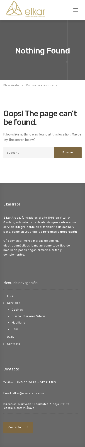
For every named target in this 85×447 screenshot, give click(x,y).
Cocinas (17, 309)
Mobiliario (18, 322)
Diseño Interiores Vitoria (29, 316)
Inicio (11, 296)
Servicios (13, 302)
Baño (15, 329)
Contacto (13, 344)
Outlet (11, 337)
